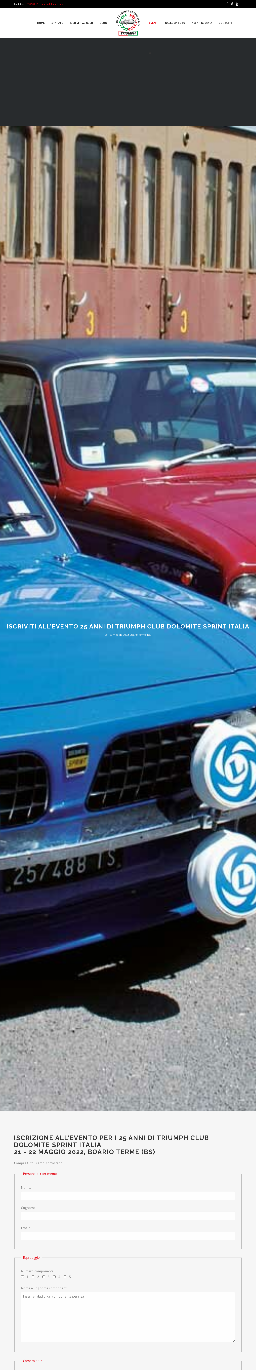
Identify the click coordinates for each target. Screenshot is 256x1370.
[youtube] (237, 4)
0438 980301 (32, 3)
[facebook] (227, 4)
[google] (232, 4)
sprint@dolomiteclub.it (52, 3)
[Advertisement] (128, 96)
